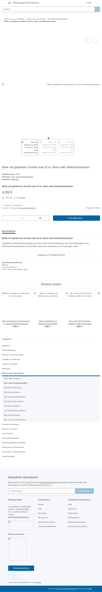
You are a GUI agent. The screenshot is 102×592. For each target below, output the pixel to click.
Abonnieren (84, 491)
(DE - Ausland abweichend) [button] (26, 208)
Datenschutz (73, 513)
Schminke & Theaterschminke (14, 452)
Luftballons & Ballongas (11, 359)
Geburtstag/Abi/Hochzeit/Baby (14, 443)
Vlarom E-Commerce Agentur (66, 589)
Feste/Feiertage (8, 456)
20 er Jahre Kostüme (12, 378)
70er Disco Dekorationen (14, 401)
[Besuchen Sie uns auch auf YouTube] (16, 577)
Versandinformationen (46, 522)
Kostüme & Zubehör (10, 364)
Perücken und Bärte (10, 429)
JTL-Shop (88, 589)
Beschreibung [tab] (8, 231)
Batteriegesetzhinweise (77, 522)
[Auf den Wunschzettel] (95, 40)
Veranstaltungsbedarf (10, 438)
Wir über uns (43, 518)
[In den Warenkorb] (4, 34)
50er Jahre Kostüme (12, 392)
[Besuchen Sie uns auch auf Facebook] (10, 577)
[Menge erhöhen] (46, 218)
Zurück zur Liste (10, 19)
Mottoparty (6, 369)
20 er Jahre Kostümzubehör (22, 177)
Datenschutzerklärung (48, 482)
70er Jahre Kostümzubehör (15, 411)
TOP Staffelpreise (9, 350)
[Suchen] (97, 9)
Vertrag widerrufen (21, 568)
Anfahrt (41, 504)
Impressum (72, 509)
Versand (22, 198)
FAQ (40, 509)
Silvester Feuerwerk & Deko (13, 355)
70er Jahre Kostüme (12, 406)
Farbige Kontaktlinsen (10, 424)
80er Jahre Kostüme (12, 415)
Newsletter (42, 513)
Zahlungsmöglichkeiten (47, 526)
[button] (73, 2)
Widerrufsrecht (73, 518)
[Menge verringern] (4, 218)
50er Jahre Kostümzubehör (15, 397)
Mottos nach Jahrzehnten (13, 373)
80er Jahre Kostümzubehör (15, 420)
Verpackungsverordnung (77, 526)
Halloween (6, 346)
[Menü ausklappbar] (9, 2)
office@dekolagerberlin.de (18, 517)
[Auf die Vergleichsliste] (88, 40)
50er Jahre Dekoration (13, 388)
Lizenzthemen (7, 433)
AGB (70, 504)
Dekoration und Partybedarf (13, 447)
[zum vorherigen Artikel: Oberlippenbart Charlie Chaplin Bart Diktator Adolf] (92, 26)
